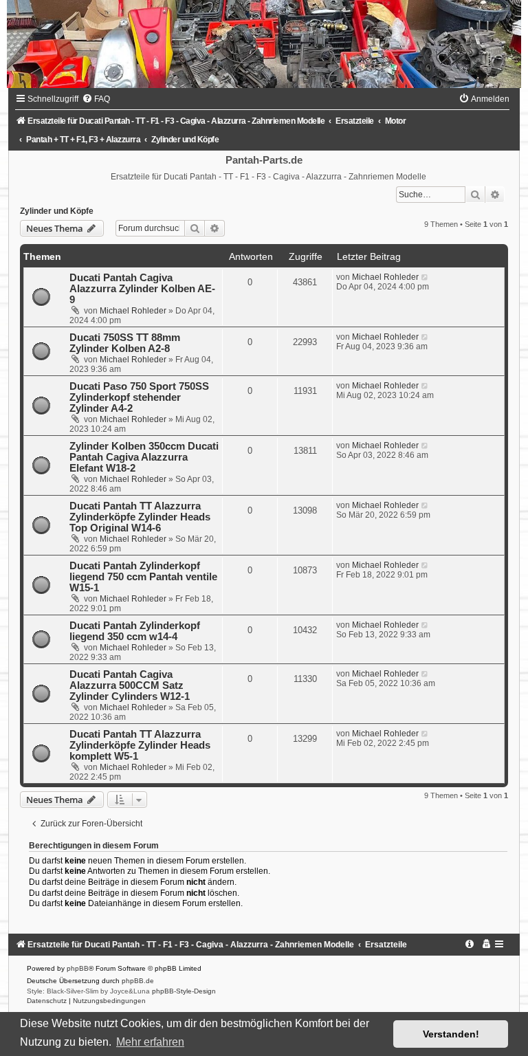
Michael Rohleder (133, 311)
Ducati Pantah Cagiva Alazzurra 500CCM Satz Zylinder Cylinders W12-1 (129, 685)
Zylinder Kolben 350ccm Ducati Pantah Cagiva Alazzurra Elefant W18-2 (144, 457)
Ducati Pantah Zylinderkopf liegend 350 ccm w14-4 (134, 631)
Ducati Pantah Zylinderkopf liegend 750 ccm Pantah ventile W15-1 (143, 576)
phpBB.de (138, 980)
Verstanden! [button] (451, 1034)
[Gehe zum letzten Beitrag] (425, 277)
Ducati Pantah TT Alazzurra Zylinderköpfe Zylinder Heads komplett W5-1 (139, 745)
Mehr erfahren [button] (150, 1042)
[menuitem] (96, 99)
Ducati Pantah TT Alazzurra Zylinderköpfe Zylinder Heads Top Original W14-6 (139, 517)
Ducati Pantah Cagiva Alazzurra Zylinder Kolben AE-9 (142, 288)
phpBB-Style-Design (184, 991)
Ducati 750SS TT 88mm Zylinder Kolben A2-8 (124, 343)
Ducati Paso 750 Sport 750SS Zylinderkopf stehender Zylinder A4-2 (139, 397)
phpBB (78, 968)
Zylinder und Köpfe (57, 211)
